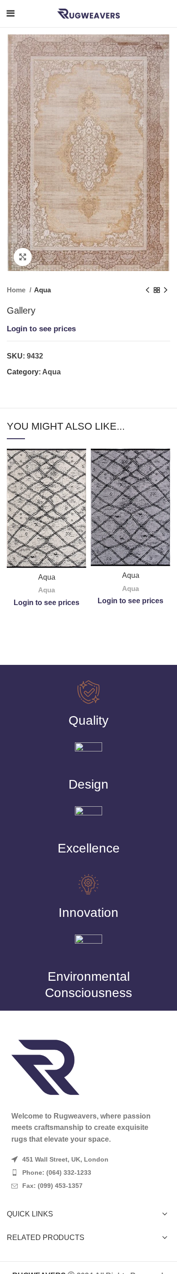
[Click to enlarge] (23, 257)
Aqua (42, 290)
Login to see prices (41, 329)
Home (17, 290)
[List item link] (88, 1172)
